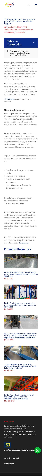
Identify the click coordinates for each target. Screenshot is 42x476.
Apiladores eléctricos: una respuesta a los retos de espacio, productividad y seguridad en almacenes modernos (20, 335)
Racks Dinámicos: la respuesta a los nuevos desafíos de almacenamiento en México (20, 305)
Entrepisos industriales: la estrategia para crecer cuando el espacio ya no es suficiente (21, 274)
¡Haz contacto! (23, 243)
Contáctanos (9, 99)
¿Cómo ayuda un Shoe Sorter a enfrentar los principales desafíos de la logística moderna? (20, 366)
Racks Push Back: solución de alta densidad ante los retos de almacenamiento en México (18, 397)
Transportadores (10, 30)
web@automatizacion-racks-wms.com (20, 450)
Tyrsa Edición (11, 27)
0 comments (20, 32)
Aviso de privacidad (11, 458)
